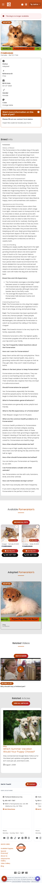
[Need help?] (4, 878)
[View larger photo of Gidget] (16, 526)
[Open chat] (37, 878)
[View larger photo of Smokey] (37, 526)
